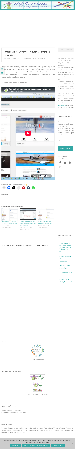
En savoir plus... (58, 445)
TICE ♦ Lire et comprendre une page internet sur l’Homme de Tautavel (65, 247)
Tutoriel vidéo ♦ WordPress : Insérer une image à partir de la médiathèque (28, 223)
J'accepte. (15, 445)
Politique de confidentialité (11, 410)
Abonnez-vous (65, 148)
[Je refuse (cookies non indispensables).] (73, 443)
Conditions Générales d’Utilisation (13, 412)
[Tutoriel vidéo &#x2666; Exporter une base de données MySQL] (9, 214)
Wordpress (27, 58)
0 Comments (41, 58)
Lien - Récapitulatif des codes (37, 394)
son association (38, 360)
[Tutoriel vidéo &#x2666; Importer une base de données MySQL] (46, 214)
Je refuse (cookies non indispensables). (36, 445)
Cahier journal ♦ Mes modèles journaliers (65, 259)
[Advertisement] (37, 25)
